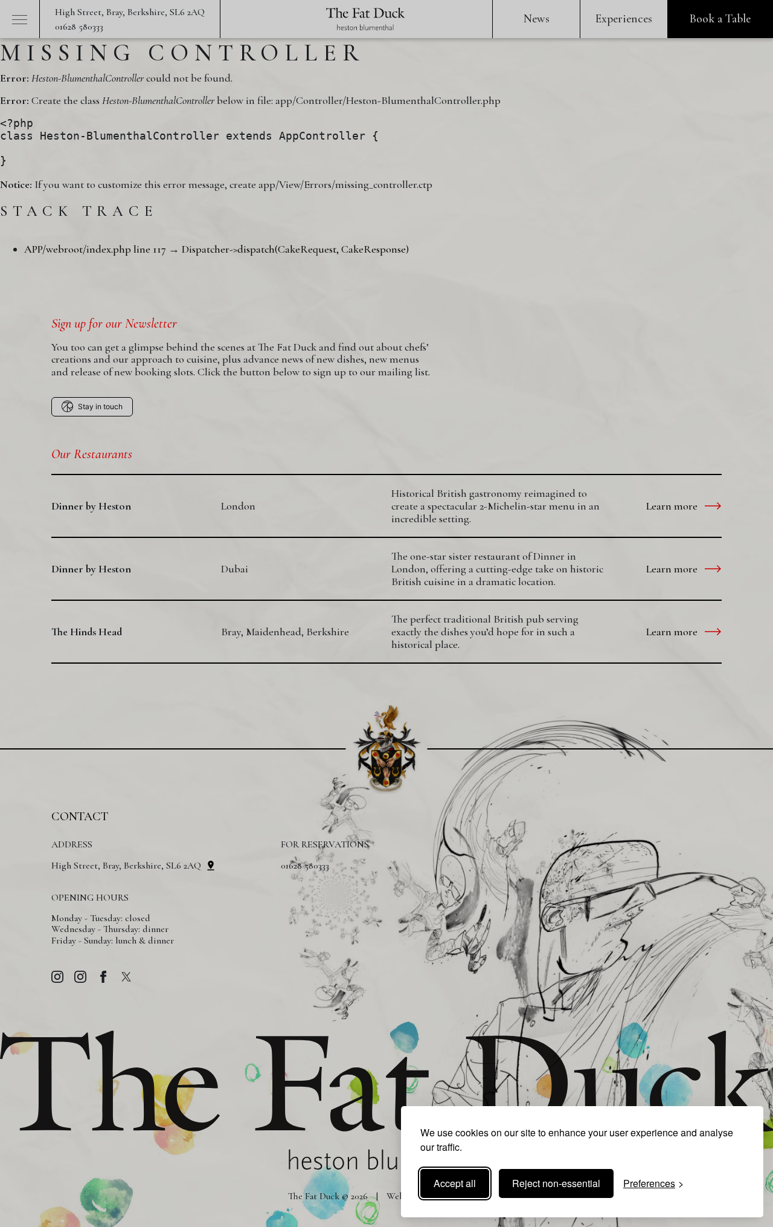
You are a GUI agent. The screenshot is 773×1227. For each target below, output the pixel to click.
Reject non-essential (556, 1183)
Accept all (455, 1183)
